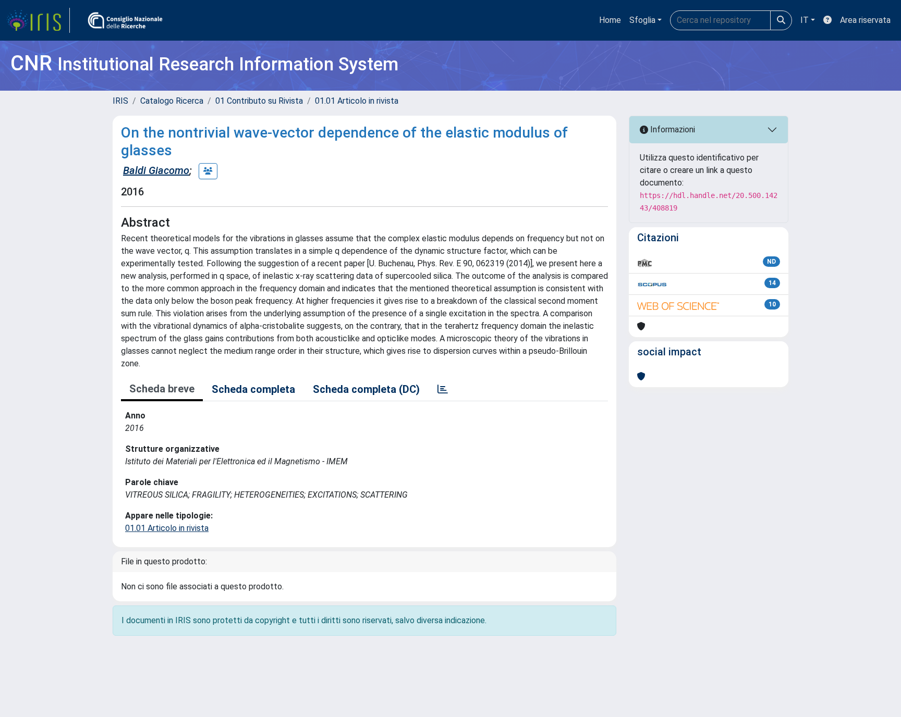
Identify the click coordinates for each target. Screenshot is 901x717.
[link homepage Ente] (125, 20)
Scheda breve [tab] (161, 388)
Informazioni (671, 129)
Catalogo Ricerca (171, 101)
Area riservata (865, 20)
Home (610, 20)
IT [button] (804, 20)
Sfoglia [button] (642, 20)
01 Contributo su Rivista (259, 101)
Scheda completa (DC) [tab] (366, 389)
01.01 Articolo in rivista (356, 101)
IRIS (120, 101)
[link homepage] (38, 20)
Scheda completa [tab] (253, 389)
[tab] (443, 389)
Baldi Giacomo (156, 170)
